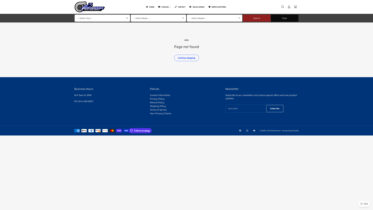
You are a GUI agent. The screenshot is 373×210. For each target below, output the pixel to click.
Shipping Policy (158, 106)
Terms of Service (158, 110)
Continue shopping (186, 58)
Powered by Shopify (290, 130)
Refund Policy (157, 102)
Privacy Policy (157, 99)
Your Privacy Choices (160, 113)
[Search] (282, 7)
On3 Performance (273, 130)
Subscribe (274, 108)
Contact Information (160, 95)
